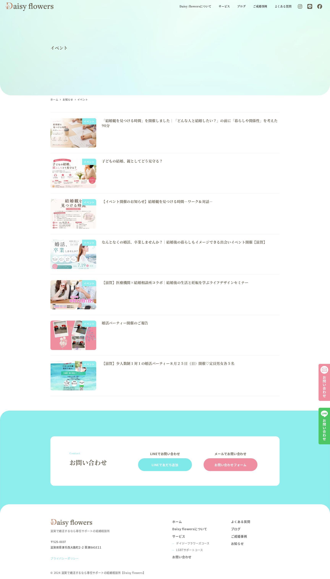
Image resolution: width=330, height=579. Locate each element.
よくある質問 (240, 521)
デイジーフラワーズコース (192, 543)
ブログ (236, 529)
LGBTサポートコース (189, 550)
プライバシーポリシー (64, 558)
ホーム (177, 521)
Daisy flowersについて (189, 529)
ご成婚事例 (239, 536)
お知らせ (237, 543)
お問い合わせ (182, 557)
